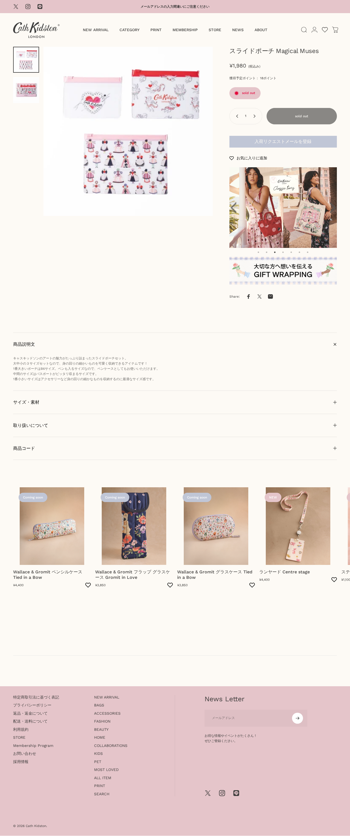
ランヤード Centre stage (284, 571)
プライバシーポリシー (32, 705)
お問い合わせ (24, 753)
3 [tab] (275, 252)
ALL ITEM (102, 778)
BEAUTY (101, 729)
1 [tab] (258, 252)
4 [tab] (283, 252)
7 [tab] (307, 252)
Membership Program (33, 745)
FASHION (102, 721)
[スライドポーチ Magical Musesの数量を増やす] (255, 116)
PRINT (99, 786)
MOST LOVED (106, 769)
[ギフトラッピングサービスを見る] (283, 271)
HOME (99, 737)
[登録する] (297, 718)
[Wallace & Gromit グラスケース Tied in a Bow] (216, 526)
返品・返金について (30, 713)
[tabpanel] (283, 207)
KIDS (98, 753)
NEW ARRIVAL (106, 697)
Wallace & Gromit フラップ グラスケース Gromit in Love (132, 574)
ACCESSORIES (107, 713)
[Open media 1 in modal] (128, 131)
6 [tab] (299, 252)
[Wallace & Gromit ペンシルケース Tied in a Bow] (52, 526)
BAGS (99, 705)
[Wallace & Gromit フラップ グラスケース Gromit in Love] (134, 526)
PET (97, 761)
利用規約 (20, 729)
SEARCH (101, 794)
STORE (19, 737)
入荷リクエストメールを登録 (283, 141)
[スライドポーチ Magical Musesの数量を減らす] (236, 116)
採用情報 (20, 761)
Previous (236, 208)
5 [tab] (291, 252)
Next (330, 208)
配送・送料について (30, 721)
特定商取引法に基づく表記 (36, 697)
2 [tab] (266, 252)
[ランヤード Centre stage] (298, 526)
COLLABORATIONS (110, 745)
